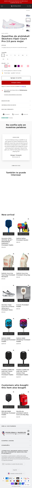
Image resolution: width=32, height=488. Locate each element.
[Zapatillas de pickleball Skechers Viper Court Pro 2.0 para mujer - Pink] (4, 206)
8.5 (22, 55)
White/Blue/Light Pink (28, 66)
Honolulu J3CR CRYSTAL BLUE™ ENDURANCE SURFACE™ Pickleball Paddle (7, 242)
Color (5, 63)
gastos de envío (7, 47)
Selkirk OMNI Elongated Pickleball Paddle (9, 339)
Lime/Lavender (25, 66)
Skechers (5, 33)
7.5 (15, 55)
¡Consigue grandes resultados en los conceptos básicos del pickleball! (15, 452)
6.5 (7, 55)
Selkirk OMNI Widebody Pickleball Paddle (23, 339)
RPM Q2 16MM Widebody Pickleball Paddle (8, 413)
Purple (18, 66)
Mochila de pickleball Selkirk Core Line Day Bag (22, 413)
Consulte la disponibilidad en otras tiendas (13, 94)
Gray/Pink (3, 66)
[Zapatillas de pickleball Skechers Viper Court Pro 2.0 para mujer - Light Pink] (12, 206)
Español (15, 470)
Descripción (6, 100)
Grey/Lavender (12, 66)
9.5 (3, 59)
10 (7, 59)
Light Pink (21, 66)
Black (15, 66)
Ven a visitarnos (9, 426)
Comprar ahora (16, 82)
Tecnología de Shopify (16, 486)
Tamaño (4, 52)
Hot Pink (9, 66)
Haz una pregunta (8, 109)
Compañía (6, 445)
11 (11, 59)
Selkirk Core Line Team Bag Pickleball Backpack (8, 275)
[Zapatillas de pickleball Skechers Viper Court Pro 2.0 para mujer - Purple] (10, 206)
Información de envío (9, 105)
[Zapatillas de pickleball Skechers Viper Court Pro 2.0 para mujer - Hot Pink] (5, 206)
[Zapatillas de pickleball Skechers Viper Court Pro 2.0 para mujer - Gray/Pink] (2, 206)
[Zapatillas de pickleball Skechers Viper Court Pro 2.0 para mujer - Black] (9, 206)
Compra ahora (8, 440)
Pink (6, 66)
